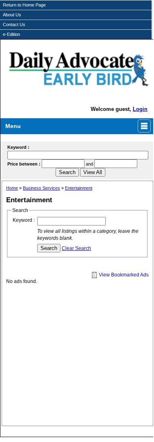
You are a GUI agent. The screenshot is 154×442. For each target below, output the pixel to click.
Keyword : (24, 220)
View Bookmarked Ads (123, 275)
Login (140, 109)
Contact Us (14, 24)
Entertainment (78, 188)
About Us (12, 14)
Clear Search (76, 248)
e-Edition (11, 34)
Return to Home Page (24, 4)
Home (12, 188)
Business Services (41, 188)
